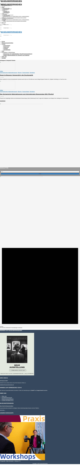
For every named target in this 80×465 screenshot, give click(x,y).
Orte (3, 13)
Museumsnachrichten (7, 5)
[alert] (40, 283)
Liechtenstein (6, 15)
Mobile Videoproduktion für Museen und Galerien (14, 17)
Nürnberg (32, 72)
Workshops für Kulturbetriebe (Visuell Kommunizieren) (16, 16)
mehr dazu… (2, 410)
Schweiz (5, 14)
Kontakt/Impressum (7, 397)
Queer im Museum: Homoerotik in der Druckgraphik (16, 75)
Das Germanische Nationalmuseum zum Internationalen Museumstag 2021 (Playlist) (27, 94)
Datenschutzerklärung (7, 399)
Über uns (4, 22)
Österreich (6, 9)
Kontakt (3, 23)
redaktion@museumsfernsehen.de (7, 384)
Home (3, 7)
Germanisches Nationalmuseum (8, 72)
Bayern (20, 72)
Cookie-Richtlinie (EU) (8, 400)
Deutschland (6, 11)
